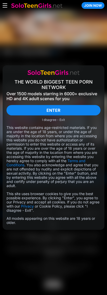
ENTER (53, 110)
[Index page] (44, 5)
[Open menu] (5, 5)
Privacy (27, 206)
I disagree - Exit (53, 120)
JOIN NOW (93, 5)
